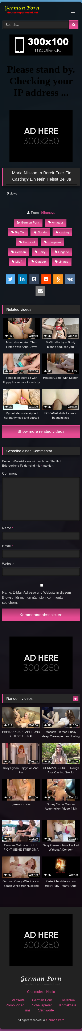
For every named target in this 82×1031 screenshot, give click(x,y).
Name (7, 528)
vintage (63, 261)
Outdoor (40, 261)
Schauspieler (42, 1005)
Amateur (57, 222)
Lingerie (63, 252)
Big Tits (20, 232)
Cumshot (29, 242)
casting (64, 232)
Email (7, 546)
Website (8, 564)
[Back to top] (69, 1018)
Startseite (18, 1000)
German (20, 252)
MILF (18, 261)
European (54, 242)
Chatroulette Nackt (41, 992)
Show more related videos (41, 431)
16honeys (47, 212)
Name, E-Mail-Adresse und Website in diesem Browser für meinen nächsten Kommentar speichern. (36, 597)
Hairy (41, 252)
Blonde (42, 232)
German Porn (30, 222)
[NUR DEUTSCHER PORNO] (33, 10)
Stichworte (46, 1010)
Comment (9, 473)
